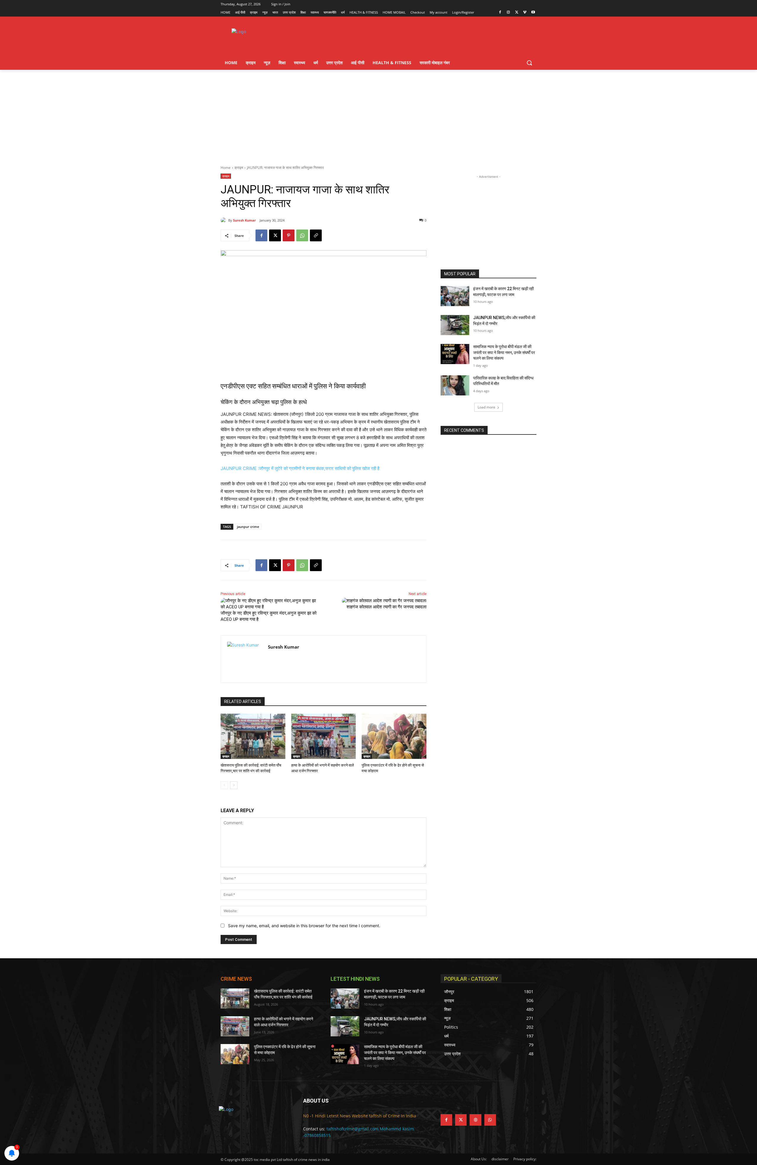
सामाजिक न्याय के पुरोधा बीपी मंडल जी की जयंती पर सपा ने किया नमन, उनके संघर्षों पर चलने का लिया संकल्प (504, 352)
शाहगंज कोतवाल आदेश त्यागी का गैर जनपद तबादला (386, 607)
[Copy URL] (316, 235)
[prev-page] (224, 785)
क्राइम (238, 167)
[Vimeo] (524, 12)
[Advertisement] (378, 114)
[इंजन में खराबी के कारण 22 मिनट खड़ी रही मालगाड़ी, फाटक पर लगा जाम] (455, 296)
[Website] (475, 1120)
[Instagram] (508, 12)
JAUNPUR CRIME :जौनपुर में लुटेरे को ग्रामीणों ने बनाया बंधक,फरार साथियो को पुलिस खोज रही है (300, 468)
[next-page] (233, 785)
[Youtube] (533, 12)
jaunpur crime (248, 526)
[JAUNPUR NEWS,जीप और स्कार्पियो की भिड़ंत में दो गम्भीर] (455, 325)
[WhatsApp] (302, 235)
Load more (486, 407)
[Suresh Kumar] (224, 220)
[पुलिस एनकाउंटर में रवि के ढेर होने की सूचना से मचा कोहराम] (394, 736)
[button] (529, 63)
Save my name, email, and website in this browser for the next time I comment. (304, 925)
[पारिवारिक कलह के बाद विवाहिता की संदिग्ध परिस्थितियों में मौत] (455, 385)
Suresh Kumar (244, 220)
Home (226, 167)
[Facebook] (500, 12)
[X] (516, 12)
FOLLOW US (455, 1101)
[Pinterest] (289, 235)
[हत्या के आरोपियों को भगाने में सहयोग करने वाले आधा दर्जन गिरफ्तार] (323, 736)
